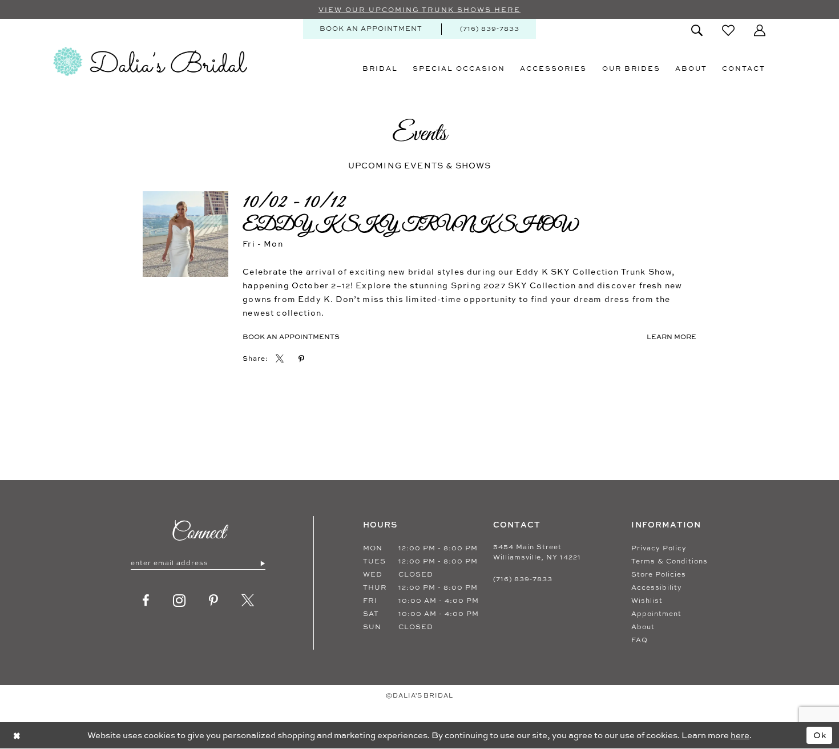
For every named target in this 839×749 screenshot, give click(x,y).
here (740, 735)
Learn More (671, 336)
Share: (255, 358)
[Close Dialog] (17, 735)
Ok (820, 735)
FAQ (639, 640)
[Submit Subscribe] (262, 563)
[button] (759, 30)
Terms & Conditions (669, 561)
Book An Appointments (291, 336)
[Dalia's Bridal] (150, 61)
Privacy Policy (659, 548)
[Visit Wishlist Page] (728, 30)
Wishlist (647, 600)
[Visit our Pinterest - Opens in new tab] (214, 600)
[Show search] (696, 30)
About (643, 626)
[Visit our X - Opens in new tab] (248, 600)
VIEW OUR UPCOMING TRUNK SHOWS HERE (419, 9)
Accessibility (656, 587)
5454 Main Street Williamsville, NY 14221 (537, 552)
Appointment (656, 613)
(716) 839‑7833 (522, 578)
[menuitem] (371, 29)
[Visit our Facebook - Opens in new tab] (146, 600)
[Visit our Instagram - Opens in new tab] (179, 600)
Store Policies (658, 574)
